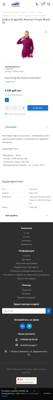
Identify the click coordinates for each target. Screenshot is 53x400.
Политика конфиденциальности (26, 270)
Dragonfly (9, 69)
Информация (26, 250)
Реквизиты (26, 244)
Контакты (26, 240)
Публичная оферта (26, 278)
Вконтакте (22, 326)
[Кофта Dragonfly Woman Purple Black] (26, 43)
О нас (26, 232)
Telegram (29, 326)
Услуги (26, 236)
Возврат (27, 293)
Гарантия (26, 289)
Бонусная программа (26, 263)
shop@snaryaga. (27, 345)
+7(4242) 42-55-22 (29, 339)
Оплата (26, 255)
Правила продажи (27, 297)
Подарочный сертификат (26, 267)
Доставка (26, 259)
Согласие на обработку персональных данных (26, 274)
